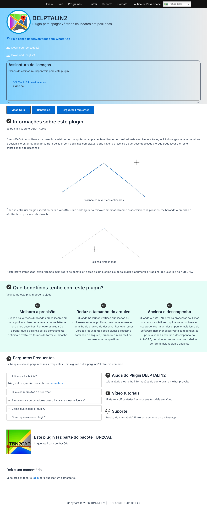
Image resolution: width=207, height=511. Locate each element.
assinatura (56, 383)
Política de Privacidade (147, 4)
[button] (83, 4)
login (36, 477)
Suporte (107, 4)
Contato (122, 4)
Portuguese (175, 3)
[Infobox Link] (103, 39)
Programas (75, 4)
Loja (60, 4)
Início (49, 4)
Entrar (93, 4)
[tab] (54, 380)
